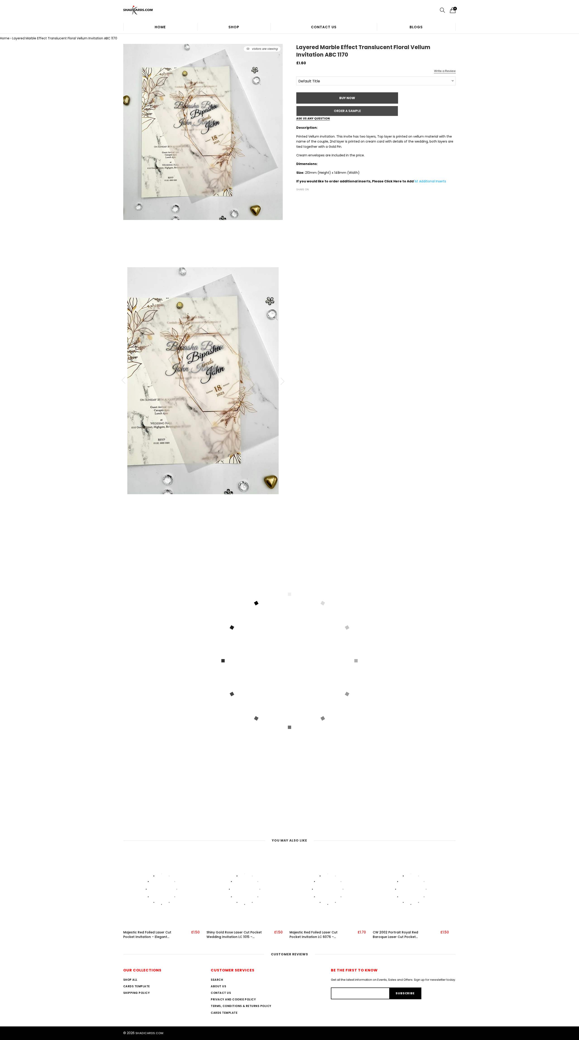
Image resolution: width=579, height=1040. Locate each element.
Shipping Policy (136, 993)
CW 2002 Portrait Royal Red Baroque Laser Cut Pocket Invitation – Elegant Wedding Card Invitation (401, 934)
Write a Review (445, 71)
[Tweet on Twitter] (305, 197)
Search (217, 980)
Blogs (416, 27)
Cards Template (136, 986)
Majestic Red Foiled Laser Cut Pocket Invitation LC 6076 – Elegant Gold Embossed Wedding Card (317, 934)
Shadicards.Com (149, 1033)
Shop (233, 27)
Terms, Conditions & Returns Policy (241, 1006)
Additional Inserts (432, 181)
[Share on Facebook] (299, 197)
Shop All (130, 980)
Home (160, 27)
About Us (218, 986)
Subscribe (405, 993)
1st (416, 181)
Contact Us (324, 27)
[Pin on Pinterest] (312, 197)
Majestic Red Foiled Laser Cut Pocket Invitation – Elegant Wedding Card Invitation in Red (148, 934)
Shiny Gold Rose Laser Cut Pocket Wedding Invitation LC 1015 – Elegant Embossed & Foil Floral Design (234, 934)
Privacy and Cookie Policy (233, 999)
